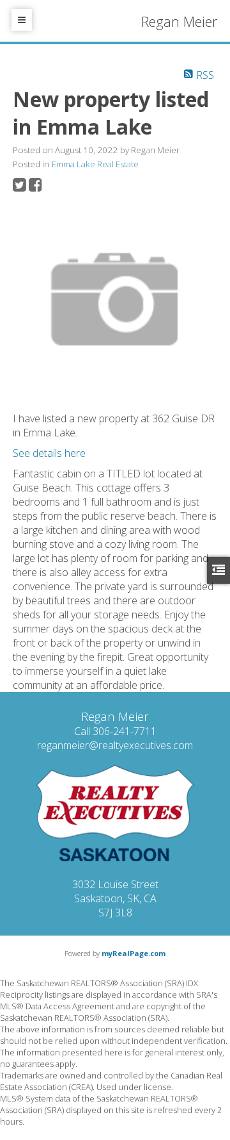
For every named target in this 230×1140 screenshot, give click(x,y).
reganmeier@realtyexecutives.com (115, 745)
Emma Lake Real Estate (95, 164)
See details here (49, 453)
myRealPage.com (133, 953)
